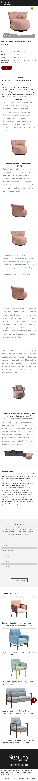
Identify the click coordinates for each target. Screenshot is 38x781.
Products (28, 597)
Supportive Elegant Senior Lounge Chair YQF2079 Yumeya (17, 683)
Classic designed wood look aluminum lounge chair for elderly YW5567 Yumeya (17, 624)
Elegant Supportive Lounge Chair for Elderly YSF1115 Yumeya (19, 653)
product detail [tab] (19, 77)
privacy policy (5, 774)
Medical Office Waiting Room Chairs (13, 597)
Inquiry (7, 68)
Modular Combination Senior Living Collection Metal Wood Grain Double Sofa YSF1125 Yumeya (18, 712)
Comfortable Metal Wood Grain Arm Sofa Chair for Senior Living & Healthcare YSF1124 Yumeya (18, 741)
